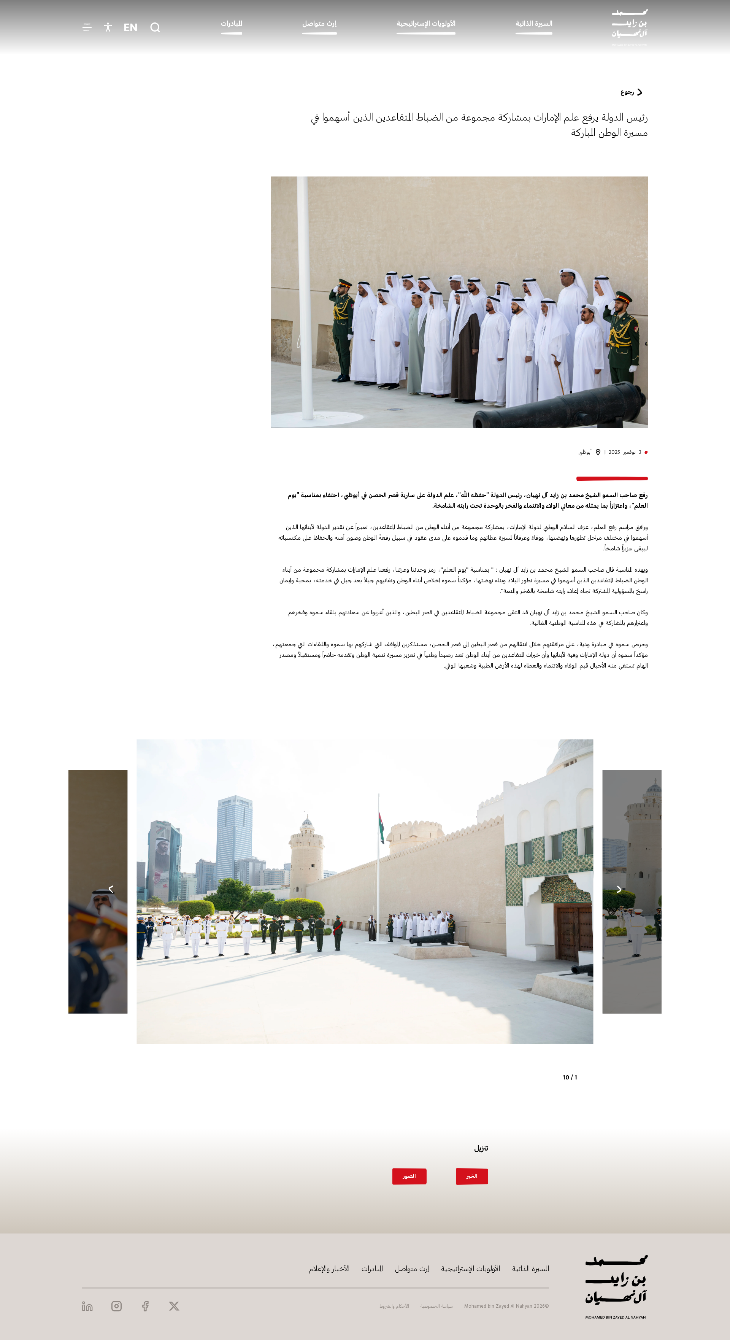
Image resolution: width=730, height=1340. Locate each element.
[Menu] (87, 27)
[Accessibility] (108, 27)
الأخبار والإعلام (329, 1268)
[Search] (155, 27)
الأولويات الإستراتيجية (470, 1268)
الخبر (472, 1176)
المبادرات (372, 1268)
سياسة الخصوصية (437, 1306)
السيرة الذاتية (530, 1268)
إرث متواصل (412, 1268)
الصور (409, 1176)
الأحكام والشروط (394, 1306)
